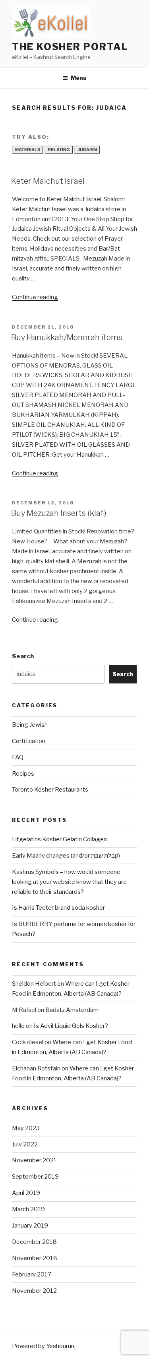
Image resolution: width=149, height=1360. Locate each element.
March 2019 (28, 1209)
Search (23, 656)
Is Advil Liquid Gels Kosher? (71, 1025)
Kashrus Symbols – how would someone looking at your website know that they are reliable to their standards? (69, 881)
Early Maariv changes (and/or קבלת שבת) (66, 855)
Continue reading (35, 297)
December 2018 (34, 1241)
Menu (79, 77)
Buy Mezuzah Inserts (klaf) (58, 513)
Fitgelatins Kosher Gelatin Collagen (59, 839)
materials (27, 149)
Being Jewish (30, 724)
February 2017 (31, 1274)
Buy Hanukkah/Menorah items (66, 337)
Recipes (23, 773)
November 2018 (34, 1258)
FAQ (17, 757)
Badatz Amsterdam (72, 1010)
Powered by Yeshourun (43, 1346)
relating (59, 149)
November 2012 (34, 1290)
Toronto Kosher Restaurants (50, 789)
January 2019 (30, 1225)
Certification (28, 741)
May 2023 (26, 1128)
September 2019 (35, 1176)
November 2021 (34, 1160)
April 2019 (26, 1193)
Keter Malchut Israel (48, 181)
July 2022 (25, 1144)
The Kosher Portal (70, 47)
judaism (87, 149)
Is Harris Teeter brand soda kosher (58, 907)
